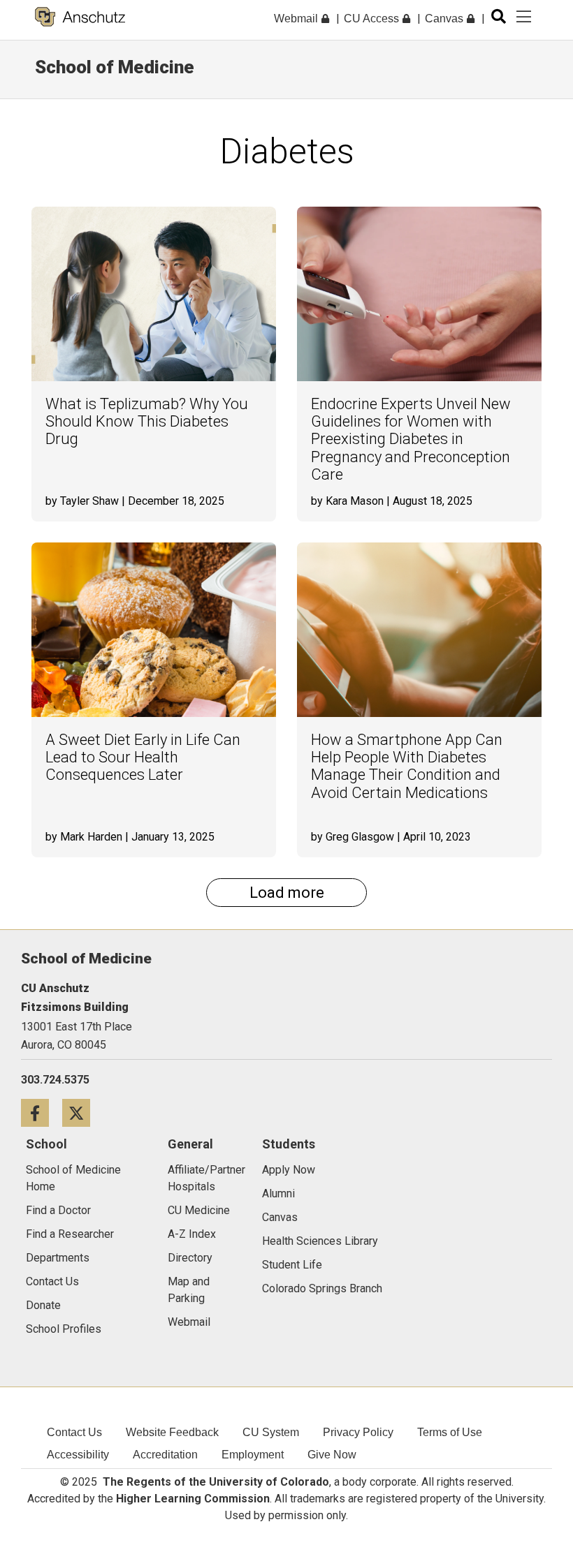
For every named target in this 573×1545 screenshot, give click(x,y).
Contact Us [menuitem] (74, 1432)
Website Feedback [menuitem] (172, 1432)
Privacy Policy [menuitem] (358, 1432)
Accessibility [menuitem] (78, 1455)
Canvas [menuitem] (445, 18)
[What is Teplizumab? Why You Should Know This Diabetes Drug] (153, 294)
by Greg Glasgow (352, 836)
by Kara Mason (347, 501)
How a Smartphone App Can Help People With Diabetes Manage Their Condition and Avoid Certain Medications (406, 766)
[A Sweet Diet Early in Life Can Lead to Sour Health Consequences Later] (153, 629)
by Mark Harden (83, 836)
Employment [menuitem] (253, 1455)
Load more (286, 892)
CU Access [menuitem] (373, 18)
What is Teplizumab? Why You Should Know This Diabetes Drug (146, 421)
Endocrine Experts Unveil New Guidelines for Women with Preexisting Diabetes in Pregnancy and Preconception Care (411, 439)
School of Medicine (114, 67)
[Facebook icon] (41, 1112)
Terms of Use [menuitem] (449, 1432)
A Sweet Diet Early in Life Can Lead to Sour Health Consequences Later (142, 757)
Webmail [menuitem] (297, 18)
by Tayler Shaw (82, 501)
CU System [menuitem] (270, 1432)
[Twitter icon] (81, 1112)
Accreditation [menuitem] (165, 1455)
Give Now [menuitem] (331, 1455)
